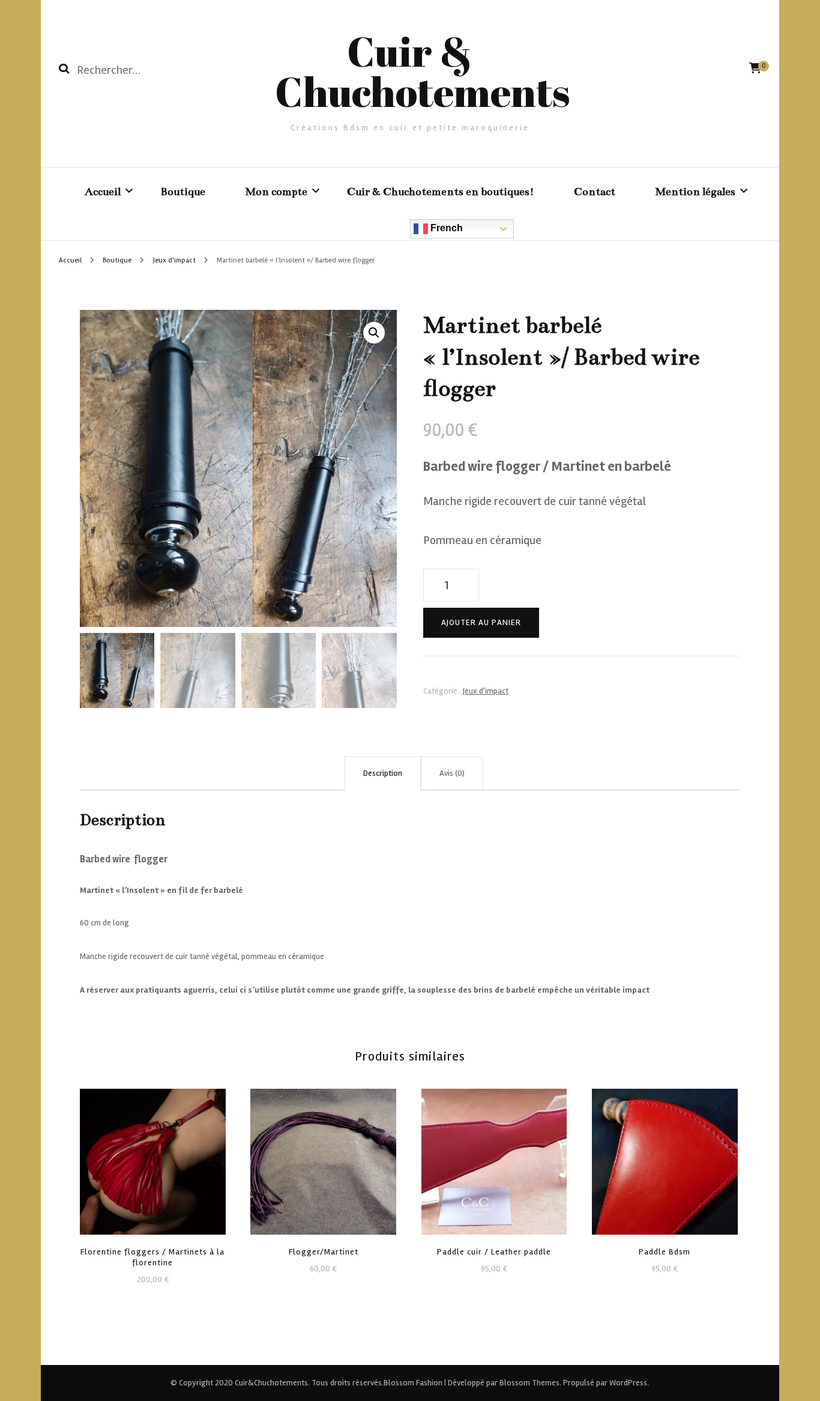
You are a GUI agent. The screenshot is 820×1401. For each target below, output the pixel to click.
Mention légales (695, 191)
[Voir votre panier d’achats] (755, 68)
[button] (374, 332)
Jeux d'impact (485, 691)
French (445, 228)
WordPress (628, 1383)
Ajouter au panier (481, 622)
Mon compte (276, 191)
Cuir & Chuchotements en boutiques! (440, 191)
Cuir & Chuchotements (422, 71)
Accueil (103, 191)
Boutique (182, 191)
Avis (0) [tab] (452, 773)
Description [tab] (382, 773)
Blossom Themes (528, 1383)
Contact (594, 191)
